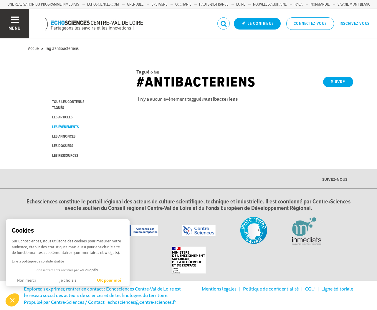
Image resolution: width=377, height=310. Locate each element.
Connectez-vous (310, 23)
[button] (12, 300)
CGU (310, 289)
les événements (65, 127)
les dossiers (62, 146)
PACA (298, 4)
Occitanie (183, 4)
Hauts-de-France (213, 4)
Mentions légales (219, 289)
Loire (240, 4)
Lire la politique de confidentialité (38, 261)
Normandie (320, 4)
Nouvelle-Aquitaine (270, 4)
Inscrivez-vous (355, 23)
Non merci (26, 280)
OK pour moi (109, 280)
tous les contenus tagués (68, 104)
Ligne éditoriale (337, 289)
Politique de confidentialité (271, 289)
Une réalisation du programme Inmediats (43, 4)
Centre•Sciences (67, 302)
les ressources (65, 155)
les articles (62, 117)
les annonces (63, 136)
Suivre (338, 82)
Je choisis (67, 280)
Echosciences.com (103, 4)
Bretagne (159, 4)
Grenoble (135, 4)
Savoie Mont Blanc (354, 4)
